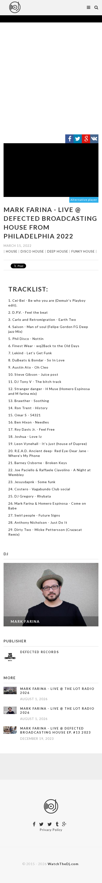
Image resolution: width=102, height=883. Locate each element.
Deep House (57, 251)
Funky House (83, 251)
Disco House (32, 251)
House (11, 251)
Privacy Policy (51, 830)
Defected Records (39, 652)
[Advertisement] (51, 78)
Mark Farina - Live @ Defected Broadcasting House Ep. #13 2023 (55, 730)
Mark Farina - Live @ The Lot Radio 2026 (57, 691)
